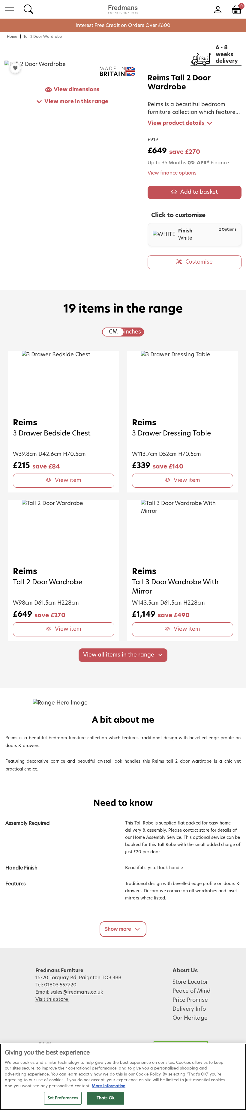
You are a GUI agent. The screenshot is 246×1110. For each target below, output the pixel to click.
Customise (199, 262)
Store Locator (190, 982)
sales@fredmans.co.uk (76, 992)
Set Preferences (63, 1098)
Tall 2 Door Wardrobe (42, 36)
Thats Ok (105, 1098)
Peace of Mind (191, 991)
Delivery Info (189, 1009)
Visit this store (52, 999)
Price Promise (190, 1000)
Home (12, 36)
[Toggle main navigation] (9, 8)
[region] (123, 1076)
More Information (108, 1086)
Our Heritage (190, 1018)
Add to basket (199, 192)
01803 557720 (60, 985)
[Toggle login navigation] (217, 8)
